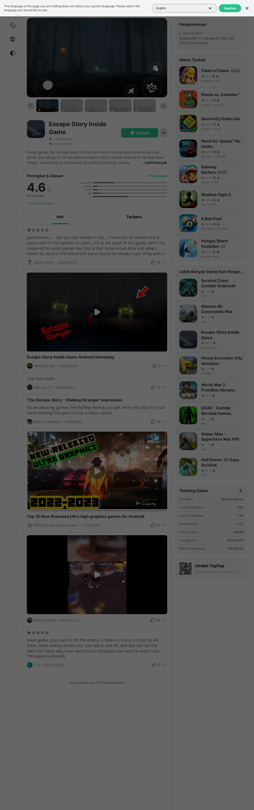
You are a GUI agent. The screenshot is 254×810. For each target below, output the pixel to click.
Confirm (230, 8)
